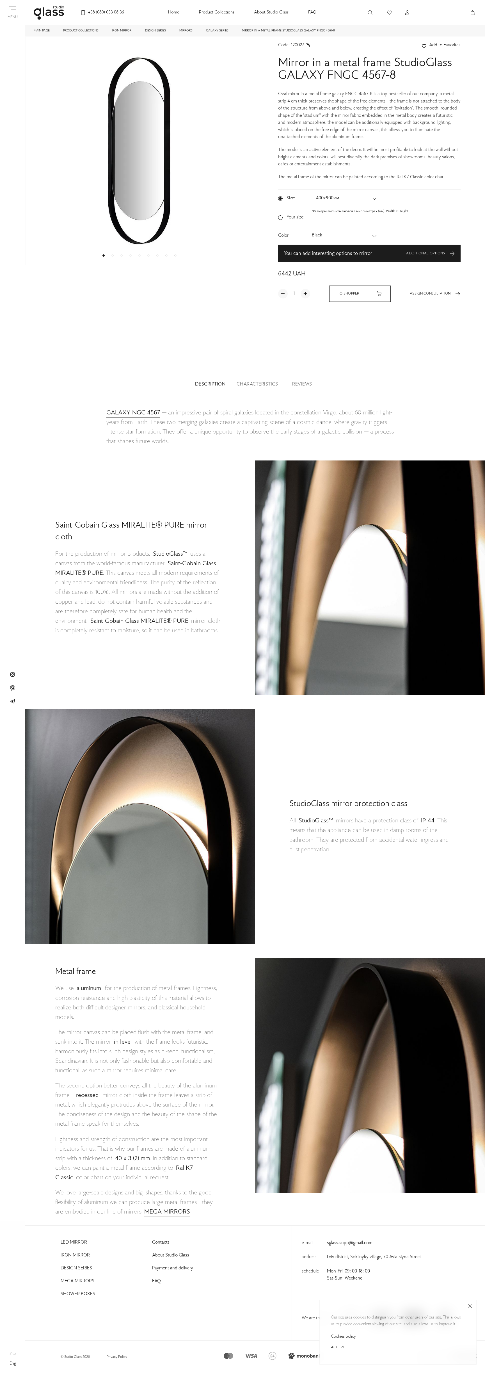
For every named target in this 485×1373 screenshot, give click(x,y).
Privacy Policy (117, 1357)
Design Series (76, 1268)
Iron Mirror (75, 1255)
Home (173, 12)
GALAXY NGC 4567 (133, 412)
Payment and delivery (172, 1268)
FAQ (312, 12)
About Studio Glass (271, 12)
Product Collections (216, 12)
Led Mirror (74, 1242)
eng (13, 1363)
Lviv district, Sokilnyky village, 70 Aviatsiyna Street (374, 1257)
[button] (103, 255)
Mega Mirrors (77, 1281)
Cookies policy (343, 1336)
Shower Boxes (78, 1294)
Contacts (161, 1242)
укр (13, 1353)
